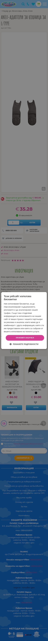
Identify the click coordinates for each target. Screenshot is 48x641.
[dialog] (24, 320)
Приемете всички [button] (25, 338)
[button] (24, 344)
